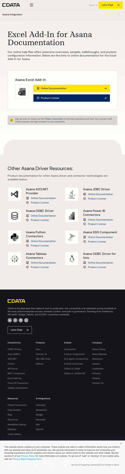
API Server (13, 368)
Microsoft (40, 419)
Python (11, 363)
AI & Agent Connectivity (76, 358)
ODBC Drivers (14, 349)
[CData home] (13, 5)
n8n (38, 424)
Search (91, 5)
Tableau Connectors (18, 388)
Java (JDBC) (14, 354)
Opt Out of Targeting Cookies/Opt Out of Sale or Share (95, 465)
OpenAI (39, 429)
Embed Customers (73, 363)
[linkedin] (10, 320)
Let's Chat (107, 5)
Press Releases (99, 354)
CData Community (54, 118)
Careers (96, 378)
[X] (15, 320)
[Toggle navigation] (31, 5)
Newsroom (97, 358)
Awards (96, 363)
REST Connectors (16, 373)
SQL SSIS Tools (43, 358)
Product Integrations (74, 354)
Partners (96, 373)
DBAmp (39, 363)
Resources (13, 419)
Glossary (12, 429)
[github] (21, 320)
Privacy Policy (28, 456)
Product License (40, 202)
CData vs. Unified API (74, 373)
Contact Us (98, 383)
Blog (10, 414)
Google (39, 414)
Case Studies (14, 410)
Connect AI (41, 354)
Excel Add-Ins (14, 378)
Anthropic (41, 405)
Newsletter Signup (17, 424)
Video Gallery (14, 434)
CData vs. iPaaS (72, 368)
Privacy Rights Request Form (27, 459)
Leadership (98, 368)
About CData (98, 349)
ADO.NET (12, 358)
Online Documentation (43, 198)
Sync (38, 349)
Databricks (41, 410)
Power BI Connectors (18, 383)
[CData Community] (26, 320)
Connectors (70, 349)
